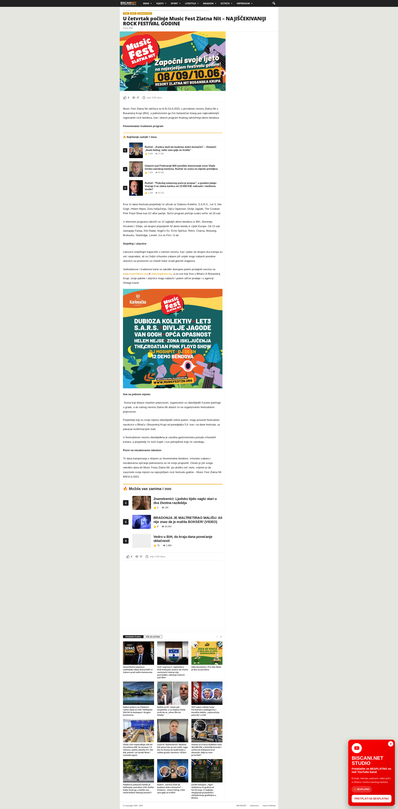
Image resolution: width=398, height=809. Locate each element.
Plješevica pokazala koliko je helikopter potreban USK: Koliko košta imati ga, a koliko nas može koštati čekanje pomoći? (138, 788)
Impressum (243, 3)
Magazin (208, 3)
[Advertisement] (173, 595)
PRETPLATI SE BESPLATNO (371, 798)
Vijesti (160, 3)
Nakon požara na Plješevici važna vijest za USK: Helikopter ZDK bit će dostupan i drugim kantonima (138, 711)
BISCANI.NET (241, 805)
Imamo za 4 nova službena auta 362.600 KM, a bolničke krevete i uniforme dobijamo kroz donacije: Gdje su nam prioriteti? (206, 749)
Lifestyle (190, 3)
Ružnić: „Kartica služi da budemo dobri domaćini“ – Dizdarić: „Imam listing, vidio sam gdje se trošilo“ (171, 788)
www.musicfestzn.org (135, 273)
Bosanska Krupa (144, 13)
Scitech (225, 3)
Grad (146, 3)
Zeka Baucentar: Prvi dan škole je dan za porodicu (206, 668)
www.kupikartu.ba (161, 273)
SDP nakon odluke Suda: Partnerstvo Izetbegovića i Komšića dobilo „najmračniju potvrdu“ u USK (205, 711)
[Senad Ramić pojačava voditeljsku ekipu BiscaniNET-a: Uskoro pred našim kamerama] (138, 653)
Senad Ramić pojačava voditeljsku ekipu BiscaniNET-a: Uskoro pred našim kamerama (138, 670)
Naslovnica (127, 10)
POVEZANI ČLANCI (133, 637)
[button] (273, 3)
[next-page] (220, 636)
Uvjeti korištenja (268, 805)
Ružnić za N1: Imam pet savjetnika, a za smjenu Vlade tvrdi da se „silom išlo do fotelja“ (171, 711)
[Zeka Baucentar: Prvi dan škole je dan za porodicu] (206, 653)
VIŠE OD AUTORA (153, 637)
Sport (174, 3)
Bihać (143, 10)
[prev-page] (217, 636)
